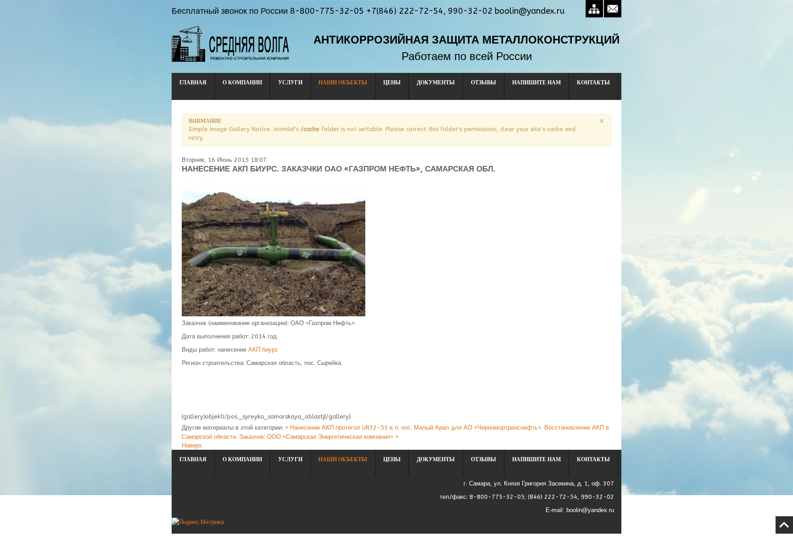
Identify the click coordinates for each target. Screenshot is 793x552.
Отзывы (483, 82)
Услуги (290, 82)
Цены (392, 82)
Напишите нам (536, 82)
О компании (242, 82)
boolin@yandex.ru (590, 510)
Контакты (593, 82)
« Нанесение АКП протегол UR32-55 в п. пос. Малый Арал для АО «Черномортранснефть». (414, 427)
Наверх (192, 445)
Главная (193, 82)
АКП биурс (263, 349)
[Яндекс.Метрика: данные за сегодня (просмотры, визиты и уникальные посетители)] (198, 522)
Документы (436, 82)
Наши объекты (342, 82)
